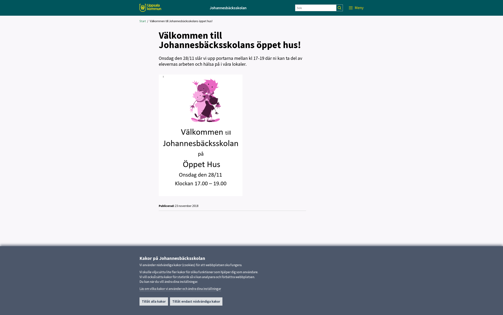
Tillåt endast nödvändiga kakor (196, 301)
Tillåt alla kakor (154, 301)
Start (143, 21)
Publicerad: (166, 206)
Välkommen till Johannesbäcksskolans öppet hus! (181, 21)
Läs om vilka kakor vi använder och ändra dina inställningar (180, 289)
